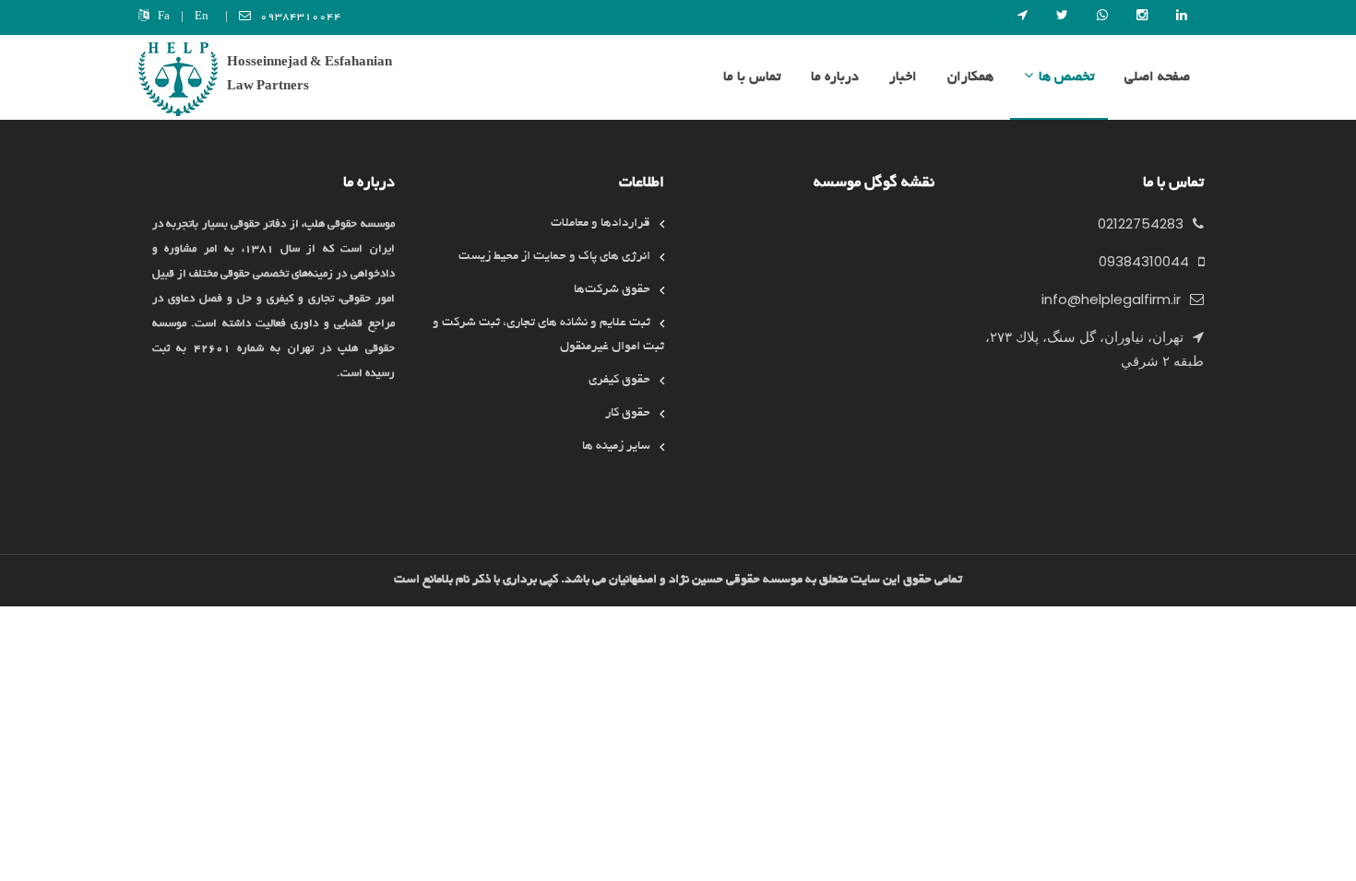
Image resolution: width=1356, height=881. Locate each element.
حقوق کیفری (619, 380)
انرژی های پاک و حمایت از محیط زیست (554, 257)
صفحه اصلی (1157, 77)
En (201, 17)
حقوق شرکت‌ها (612, 290)
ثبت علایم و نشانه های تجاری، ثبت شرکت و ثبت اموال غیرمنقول (548, 335)
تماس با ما (751, 77)
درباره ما (835, 77)
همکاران (970, 77)
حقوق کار (627, 413)
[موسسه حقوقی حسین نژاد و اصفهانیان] (178, 81)
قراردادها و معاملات (600, 223)
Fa (164, 17)
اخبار (903, 77)
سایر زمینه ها (616, 446)
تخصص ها (1066, 77)
